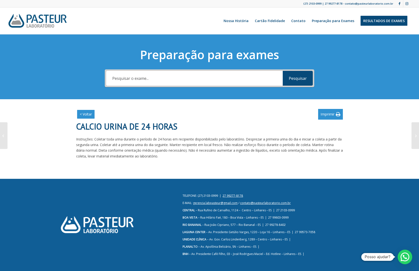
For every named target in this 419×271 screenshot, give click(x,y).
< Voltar (86, 114)
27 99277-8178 (333, 3)
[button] (330, 114)
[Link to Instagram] (407, 3)
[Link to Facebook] (399, 3)
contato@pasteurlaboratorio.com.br (265, 203)
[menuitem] (236, 21)
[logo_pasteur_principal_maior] (37, 21)
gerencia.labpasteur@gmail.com (215, 203)
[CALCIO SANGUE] (4, 135)
